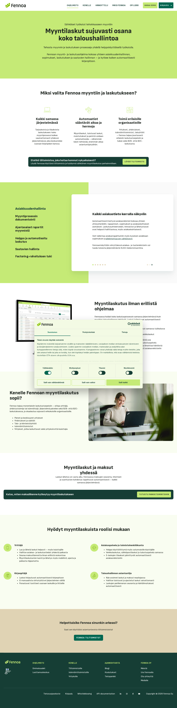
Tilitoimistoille (75, 668)
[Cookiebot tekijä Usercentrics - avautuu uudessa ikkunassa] (129, 324)
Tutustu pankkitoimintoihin (154, 494)
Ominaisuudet (39, 668)
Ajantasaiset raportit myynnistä (97, 264)
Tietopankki (110, 676)
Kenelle (87, 5)
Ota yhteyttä (147, 676)
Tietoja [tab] (125, 332)
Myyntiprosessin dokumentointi (95, 264)
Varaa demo (150, 5)
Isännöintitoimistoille (79, 672)
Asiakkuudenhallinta (93, 264)
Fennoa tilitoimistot (88, 637)
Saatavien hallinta (102, 264)
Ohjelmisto (72, 5)
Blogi (107, 668)
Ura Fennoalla (147, 672)
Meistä (144, 668)
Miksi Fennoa (119, 5)
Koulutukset (110, 672)
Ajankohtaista (112, 663)
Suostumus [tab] (52, 332)
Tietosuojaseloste (51, 693)
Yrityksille (73, 676)
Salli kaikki (123, 382)
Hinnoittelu (101, 5)
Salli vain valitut (88, 382)
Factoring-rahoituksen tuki (105, 264)
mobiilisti (62, 558)
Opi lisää (134, 5)
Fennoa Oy (146, 663)
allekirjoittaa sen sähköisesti (119, 238)
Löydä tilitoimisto (134, 162)
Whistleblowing (84, 693)
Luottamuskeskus (41, 672)
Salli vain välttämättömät (54, 382)
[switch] (75, 373)
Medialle (144, 680)
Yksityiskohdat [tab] (88, 332)
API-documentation (106, 693)
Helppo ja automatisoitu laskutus (100, 264)
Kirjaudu (69, 693)
